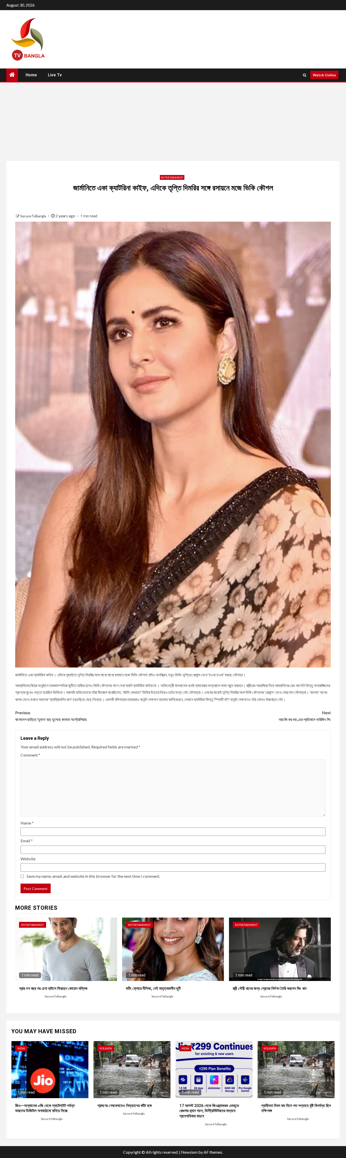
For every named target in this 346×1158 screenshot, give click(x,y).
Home (31, 75)
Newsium (189, 1152)
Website (28, 858)
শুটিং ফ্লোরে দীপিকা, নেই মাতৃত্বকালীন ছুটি (153, 988)
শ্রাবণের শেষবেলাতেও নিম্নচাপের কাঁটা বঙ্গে (124, 1105)
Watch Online (324, 75)
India (21, 1048)
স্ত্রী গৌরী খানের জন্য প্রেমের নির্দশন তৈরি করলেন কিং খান (269, 988)
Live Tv (55, 75)
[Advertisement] (173, 120)
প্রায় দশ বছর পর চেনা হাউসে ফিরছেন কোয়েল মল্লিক (53, 988)
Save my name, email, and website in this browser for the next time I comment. (93, 876)
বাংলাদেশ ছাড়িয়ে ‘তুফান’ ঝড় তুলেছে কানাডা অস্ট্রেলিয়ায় (51, 716)
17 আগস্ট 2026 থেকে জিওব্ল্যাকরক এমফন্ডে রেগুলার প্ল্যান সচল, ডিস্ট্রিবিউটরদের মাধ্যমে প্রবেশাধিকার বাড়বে (209, 1111)
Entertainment (172, 177)
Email (27, 840)
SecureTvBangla (33, 216)
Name (27, 822)
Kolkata (106, 1048)
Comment (30, 754)
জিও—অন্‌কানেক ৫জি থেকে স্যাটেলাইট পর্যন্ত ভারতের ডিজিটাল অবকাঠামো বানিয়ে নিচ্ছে (45, 1108)
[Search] (304, 75)
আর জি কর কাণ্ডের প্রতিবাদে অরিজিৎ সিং (305, 716)
